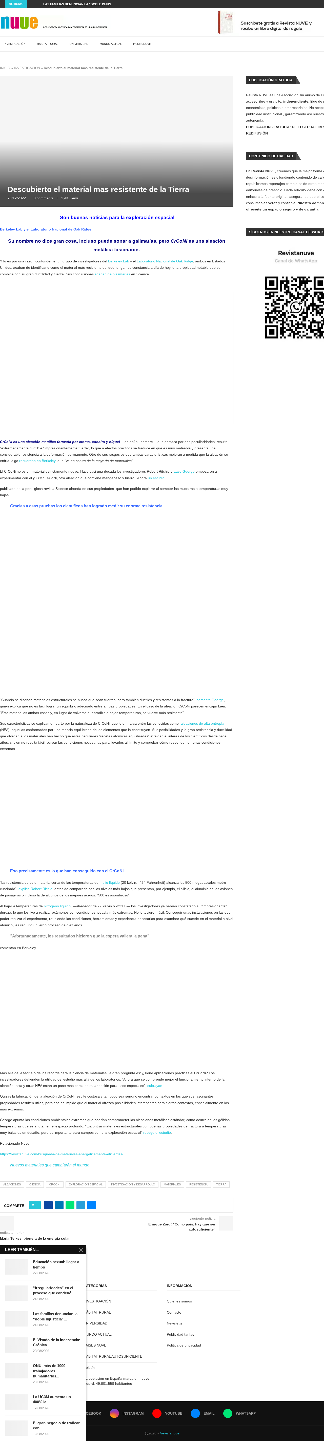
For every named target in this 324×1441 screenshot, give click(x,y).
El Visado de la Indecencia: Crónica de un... (80, 4)
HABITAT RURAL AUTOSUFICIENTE (113, 1356)
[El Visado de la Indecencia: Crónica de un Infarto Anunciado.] (16, 1345)
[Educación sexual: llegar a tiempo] (16, 1267)
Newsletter (175, 1323)
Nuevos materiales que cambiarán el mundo (49, 1165)
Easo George (184, 471)
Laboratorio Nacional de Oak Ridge (61, 229)
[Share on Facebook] (48, 1205)
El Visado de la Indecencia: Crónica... (56, 1342)
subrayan (154, 1086)
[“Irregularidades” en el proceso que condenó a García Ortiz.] (16, 1293)
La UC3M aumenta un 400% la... (52, 1399)
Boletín (89, 1368)
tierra (221, 1184)
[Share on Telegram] (80, 1205)
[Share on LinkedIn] (59, 1205)
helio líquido (110, 882)
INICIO (5, 68)
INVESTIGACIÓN (15, 43)
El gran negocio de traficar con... (56, 1425)
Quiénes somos (179, 1301)
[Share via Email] (91, 1205)
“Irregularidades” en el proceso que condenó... (53, 1290)
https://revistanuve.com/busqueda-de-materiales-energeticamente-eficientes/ (61, 1154)
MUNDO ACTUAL (111, 43)
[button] (32, 4)
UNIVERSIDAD (79, 43)
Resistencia (198, 1184)
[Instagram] (300, 4)
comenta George (210, 700)
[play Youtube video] (116, 358)
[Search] (321, 44)
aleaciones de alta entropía (202, 723)
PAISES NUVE (142, 43)
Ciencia (34, 1184)
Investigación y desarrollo (133, 1184)
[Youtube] (306, 4)
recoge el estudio (157, 1132)
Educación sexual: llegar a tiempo (56, 1264)
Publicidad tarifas (180, 1334)
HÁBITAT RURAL (47, 43)
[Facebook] (294, 4)
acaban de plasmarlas (112, 274)
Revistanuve (169, 1433)
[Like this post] (36, 1205)
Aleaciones (12, 1184)
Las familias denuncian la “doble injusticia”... (55, 1316)
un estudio (156, 478)
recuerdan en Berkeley (37, 461)
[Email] (312, 4)
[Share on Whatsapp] (70, 1205)
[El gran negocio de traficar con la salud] (16, 1428)
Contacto (174, 1312)
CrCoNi (54, 1184)
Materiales (172, 1184)
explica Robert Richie (35, 889)
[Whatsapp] (317, 4)
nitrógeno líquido (57, 906)
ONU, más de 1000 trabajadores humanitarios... (49, 1370)
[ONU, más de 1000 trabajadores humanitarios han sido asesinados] (16, 1370)
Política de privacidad (184, 1345)
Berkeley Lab (11, 229)
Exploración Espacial (86, 1184)
